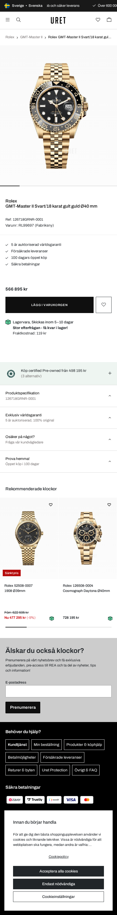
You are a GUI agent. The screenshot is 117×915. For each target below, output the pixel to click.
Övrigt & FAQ (86, 770)
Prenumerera (23, 707)
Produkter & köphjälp (84, 745)
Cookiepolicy (59, 857)
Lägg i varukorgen (49, 305)
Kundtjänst (17, 745)
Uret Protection (54, 770)
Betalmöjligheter (22, 757)
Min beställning (46, 745)
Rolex (9, 37)
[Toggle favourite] (104, 305)
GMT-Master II (31, 37)
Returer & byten (21, 770)
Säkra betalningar (25, 264)
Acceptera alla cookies (58, 871)
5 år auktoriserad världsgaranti (35, 245)
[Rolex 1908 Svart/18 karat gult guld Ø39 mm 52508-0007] (29, 538)
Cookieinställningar (58, 897)
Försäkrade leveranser (29, 251)
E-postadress (15, 682)
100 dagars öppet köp (28, 258)
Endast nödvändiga (58, 884)
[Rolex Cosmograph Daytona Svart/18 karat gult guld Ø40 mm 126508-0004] (87, 538)
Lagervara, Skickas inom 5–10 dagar (43, 325)
